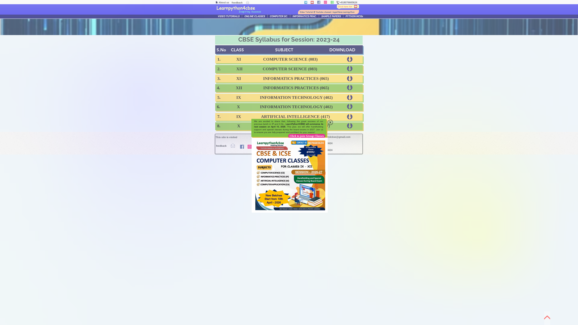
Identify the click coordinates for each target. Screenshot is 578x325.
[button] (330, 122)
